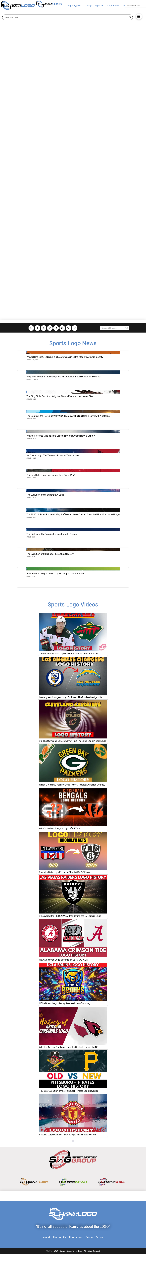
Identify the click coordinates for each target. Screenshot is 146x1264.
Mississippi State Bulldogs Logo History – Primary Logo (33, 253)
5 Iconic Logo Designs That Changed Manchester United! (67, 1134)
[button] (139, 17)
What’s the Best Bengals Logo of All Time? (60, 828)
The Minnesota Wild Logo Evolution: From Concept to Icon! (68, 653)
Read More (11, 160)
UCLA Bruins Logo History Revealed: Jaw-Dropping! (64, 1003)
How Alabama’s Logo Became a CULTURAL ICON (63, 959)
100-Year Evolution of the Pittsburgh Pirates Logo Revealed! (69, 1090)
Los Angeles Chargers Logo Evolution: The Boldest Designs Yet (70, 697)
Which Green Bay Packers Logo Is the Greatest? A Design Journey (72, 784)
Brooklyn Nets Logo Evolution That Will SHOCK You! (64, 872)
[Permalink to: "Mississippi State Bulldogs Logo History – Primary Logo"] (35, 206)
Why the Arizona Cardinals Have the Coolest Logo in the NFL (69, 1047)
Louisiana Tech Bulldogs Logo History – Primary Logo (31, 110)
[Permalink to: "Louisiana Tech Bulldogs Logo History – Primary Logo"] (35, 63)
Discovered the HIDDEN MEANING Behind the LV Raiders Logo (70, 915)
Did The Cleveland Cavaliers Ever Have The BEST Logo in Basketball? (73, 740)
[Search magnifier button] (130, 17)
